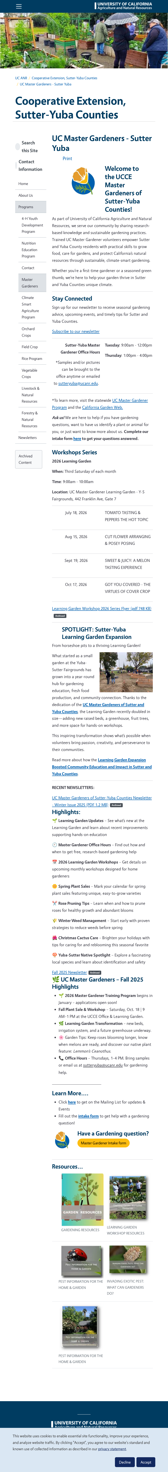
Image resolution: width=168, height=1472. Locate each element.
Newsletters (27, 437)
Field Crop (30, 346)
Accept (146, 1462)
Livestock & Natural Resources (31, 395)
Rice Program (32, 358)
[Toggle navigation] (19, 6)
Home (23, 183)
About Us (25, 195)
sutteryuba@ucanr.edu (78, 383)
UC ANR (21, 78)
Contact (28, 267)
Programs (25, 206)
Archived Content (25, 459)
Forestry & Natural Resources (30, 419)
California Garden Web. (102, 407)
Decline (125, 1462)
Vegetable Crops (29, 373)
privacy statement (112, 1448)
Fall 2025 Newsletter (69, 972)
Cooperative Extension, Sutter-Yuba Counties (64, 78)
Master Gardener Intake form (103, 1142)
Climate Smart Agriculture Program (30, 307)
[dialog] (84, 1449)
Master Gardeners (30, 282)
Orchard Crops (28, 332)
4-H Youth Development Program (32, 225)
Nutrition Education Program (29, 249)
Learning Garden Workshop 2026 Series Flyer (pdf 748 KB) (101, 608)
